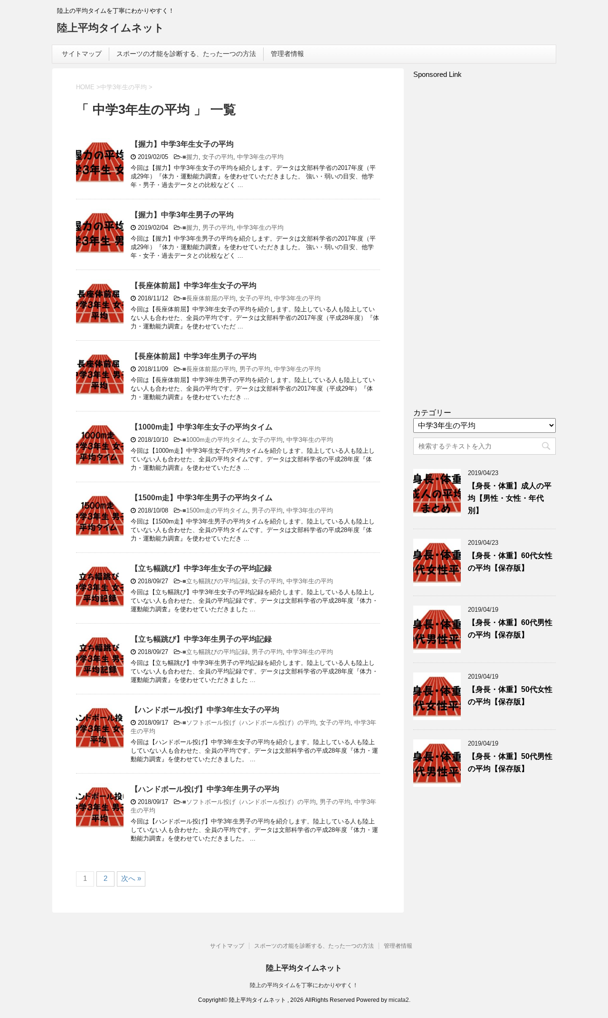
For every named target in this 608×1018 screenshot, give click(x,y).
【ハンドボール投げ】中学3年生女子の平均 (205, 710)
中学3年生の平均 (260, 156)
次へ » (131, 878)
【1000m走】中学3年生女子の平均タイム (202, 427)
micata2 (399, 1000)
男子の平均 (217, 227)
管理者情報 (287, 53)
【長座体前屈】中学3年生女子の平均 (193, 285)
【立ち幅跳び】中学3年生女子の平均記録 (201, 568)
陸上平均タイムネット (110, 27)
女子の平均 (217, 156)
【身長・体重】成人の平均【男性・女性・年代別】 (509, 498)
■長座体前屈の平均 (209, 298)
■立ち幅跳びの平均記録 (215, 581)
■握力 (190, 156)
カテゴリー (432, 413)
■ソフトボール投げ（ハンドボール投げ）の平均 (249, 722)
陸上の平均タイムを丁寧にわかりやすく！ (304, 985)
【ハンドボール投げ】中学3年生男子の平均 (205, 789)
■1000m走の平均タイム (215, 439)
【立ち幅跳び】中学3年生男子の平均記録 (201, 639)
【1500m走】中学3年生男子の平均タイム (202, 498)
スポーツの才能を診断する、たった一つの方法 (186, 53)
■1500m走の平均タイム (215, 510)
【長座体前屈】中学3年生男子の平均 (193, 356)
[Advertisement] (484, 247)
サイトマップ (82, 53)
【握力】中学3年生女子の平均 (182, 144)
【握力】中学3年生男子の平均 (182, 215)
